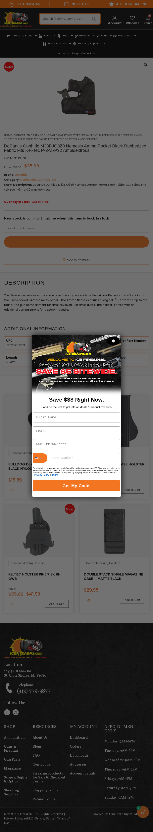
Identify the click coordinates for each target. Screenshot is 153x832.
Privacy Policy (41, 475)
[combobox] (40, 458)
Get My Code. (77, 486)
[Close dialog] (113, 341)
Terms (55, 475)
